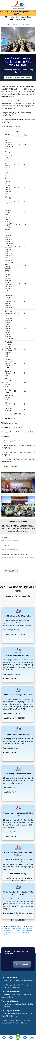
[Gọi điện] (17, 1037)
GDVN (8, 926)
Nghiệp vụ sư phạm (16, 926)
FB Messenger (4, 1040)
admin (28, 24)
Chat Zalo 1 (11, 1040)
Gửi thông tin (10, 571)
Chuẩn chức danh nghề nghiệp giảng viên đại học (18, 18)
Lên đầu (32, 1040)
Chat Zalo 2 (25, 1040)
